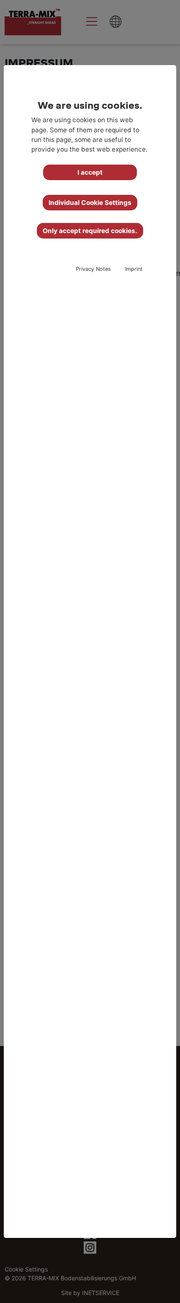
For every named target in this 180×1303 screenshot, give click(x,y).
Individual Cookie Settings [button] (90, 203)
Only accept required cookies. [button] (90, 231)
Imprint (134, 269)
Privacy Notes (93, 269)
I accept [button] (90, 172)
